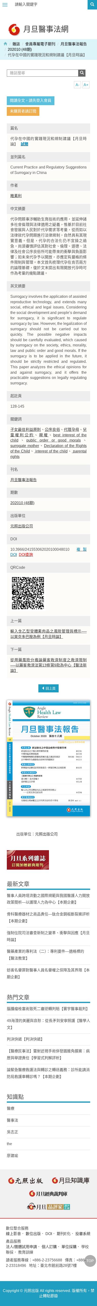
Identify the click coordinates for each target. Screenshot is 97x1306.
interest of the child (51, 451)
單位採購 (69, 1247)
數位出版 (33, 1234)
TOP (90, 1261)
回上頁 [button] (50, 688)
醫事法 (12, 1120)
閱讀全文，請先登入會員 (30, 100)
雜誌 (16, 44)
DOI (48, 1234)
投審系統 (82, 1234)
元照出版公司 (21, 526)
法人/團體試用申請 (21, 1247)
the (9, 1144)
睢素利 (16, 196)
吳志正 (12, 1132)
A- (77, 85)
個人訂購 (49, 1247)
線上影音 (13, 1234)
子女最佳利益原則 (25, 430)
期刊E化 (64, 1234)
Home (5, 43)
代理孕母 (71, 430)
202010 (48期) (20, 49)
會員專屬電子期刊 (40, 44)
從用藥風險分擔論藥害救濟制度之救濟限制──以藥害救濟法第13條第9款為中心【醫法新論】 (48, 665)
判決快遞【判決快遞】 (25, 1039)
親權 (44, 435)
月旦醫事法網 (45, 29)
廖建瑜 (12, 1156)
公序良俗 (52, 430)
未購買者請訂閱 (23, 111)
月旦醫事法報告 (74, 44)
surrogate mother (24, 446)
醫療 (10, 1108)
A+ (86, 85)
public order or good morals (53, 440)
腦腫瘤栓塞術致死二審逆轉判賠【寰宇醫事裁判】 (48, 1009)
